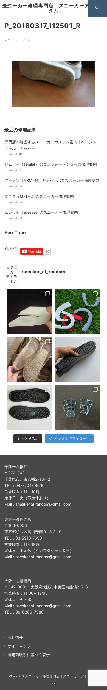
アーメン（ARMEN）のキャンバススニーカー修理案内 (51, 180)
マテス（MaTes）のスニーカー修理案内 (39, 196)
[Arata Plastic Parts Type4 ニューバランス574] (77, 311)
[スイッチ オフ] (97, 8)
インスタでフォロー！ (72, 438)
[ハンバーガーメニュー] (5, 8)
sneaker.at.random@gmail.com (43, 504)
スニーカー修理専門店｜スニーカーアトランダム (53, 8)
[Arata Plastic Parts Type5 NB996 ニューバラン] (29, 311)
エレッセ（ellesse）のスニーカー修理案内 (41, 212)
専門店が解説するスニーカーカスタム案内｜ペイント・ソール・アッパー (52, 144)
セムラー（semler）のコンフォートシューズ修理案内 (50, 164)
